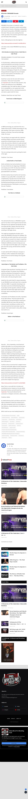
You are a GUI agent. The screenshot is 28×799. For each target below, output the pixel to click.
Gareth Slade (7, 16)
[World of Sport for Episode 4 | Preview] (4, 568)
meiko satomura (12, 425)
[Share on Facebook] (4, 21)
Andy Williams (14, 417)
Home (3, 5)
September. (4, 392)
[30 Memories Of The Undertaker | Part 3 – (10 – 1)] (14, 523)
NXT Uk (18, 425)
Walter (10, 437)
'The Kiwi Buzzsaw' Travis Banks (8, 415)
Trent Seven (4, 437)
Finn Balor (12, 421)
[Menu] (2, 2)
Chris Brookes (12, 419)
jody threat (4, 423)
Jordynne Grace (19, 423)
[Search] (26, 2)
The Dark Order (13, 435)
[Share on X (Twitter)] (9, 21)
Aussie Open (21, 417)
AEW (18, 415)
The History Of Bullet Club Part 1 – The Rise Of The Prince (17, 575)
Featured (4, 10)
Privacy (13, 718)
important (5, 82)
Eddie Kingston (5, 421)
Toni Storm (21, 435)
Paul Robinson (5, 427)
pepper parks (12, 427)
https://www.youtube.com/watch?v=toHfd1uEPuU (13, 43)
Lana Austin (4, 425)
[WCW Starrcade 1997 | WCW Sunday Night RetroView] (4, 630)
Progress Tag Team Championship (9, 429)
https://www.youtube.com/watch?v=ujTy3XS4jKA (13, 383)
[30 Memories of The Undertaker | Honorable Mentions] (14, 471)
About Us (18, 718)
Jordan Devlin (11, 423)
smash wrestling (5, 435)
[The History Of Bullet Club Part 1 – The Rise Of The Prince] (4, 575)
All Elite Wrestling (6, 417)
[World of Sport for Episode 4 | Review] (4, 554)
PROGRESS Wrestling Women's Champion (10, 433)
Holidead (18, 421)
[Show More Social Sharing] (25, 21)
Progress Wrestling (21, 431)
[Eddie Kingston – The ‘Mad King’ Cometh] (4, 561)
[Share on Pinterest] (15, 21)
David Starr (18, 419)
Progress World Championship (8, 431)
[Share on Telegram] (21, 21)
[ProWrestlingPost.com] (14, 2)
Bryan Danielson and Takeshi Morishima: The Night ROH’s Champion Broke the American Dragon (13, 508)
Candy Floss (4, 419)
